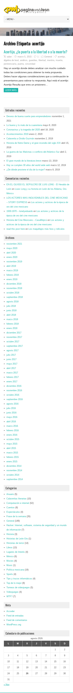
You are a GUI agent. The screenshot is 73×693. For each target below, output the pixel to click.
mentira (50, 60)
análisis (24, 60)
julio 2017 (11, 355)
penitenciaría (10, 64)
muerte (59, 60)
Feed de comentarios (16, 620)
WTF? (9, 596)
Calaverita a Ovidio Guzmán (20, 138)
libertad (42, 60)
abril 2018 (11, 315)
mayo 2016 (11, 417)
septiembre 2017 (14, 346)
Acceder (10, 611)
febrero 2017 (12, 377)
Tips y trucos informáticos (19, 578)
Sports (9, 574)
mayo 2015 (11, 443)
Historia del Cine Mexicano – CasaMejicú (26, 220)
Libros (9, 547)
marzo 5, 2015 (24, 56)
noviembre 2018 (14, 288)
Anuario (10, 494)
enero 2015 (11, 461)
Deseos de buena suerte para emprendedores (28, 116)
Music (9, 565)
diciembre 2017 (13, 332)
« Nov (7, 684)
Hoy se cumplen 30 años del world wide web (28, 165)
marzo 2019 (12, 270)
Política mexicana (15, 569)
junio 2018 (11, 310)
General (48, 56)
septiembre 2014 (14, 479)
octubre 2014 (12, 475)
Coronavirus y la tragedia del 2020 (23, 129)
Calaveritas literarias (16, 498)
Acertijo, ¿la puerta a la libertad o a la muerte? (35, 51)
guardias (33, 60)
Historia (10, 534)
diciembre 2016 (13, 386)
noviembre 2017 (14, 337)
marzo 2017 (12, 372)
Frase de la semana (16, 516)
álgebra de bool (11, 60)
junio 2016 (11, 412)
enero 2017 (11, 381)
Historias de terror (15, 543)
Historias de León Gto (17, 538)
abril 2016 (11, 421)
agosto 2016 (12, 403)
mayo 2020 (11, 248)
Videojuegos (12, 592)
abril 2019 (11, 266)
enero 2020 (11, 257)
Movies (10, 561)
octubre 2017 (12, 341)
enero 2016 (11, 435)
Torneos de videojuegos (18, 587)
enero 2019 (11, 279)
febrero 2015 (12, 457)
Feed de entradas (15, 615)
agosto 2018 (12, 301)
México (10, 556)
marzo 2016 (12, 426)
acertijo (61, 56)
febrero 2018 (12, 323)
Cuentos (10, 507)
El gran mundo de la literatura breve (23, 160)
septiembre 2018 (14, 297)
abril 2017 (11, 368)
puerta (21, 64)
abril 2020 (11, 252)
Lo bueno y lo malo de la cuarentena (24, 125)
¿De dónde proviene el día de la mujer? (25, 169)
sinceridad (30, 64)
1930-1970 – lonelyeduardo (19, 211)
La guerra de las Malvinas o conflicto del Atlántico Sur (32, 152)
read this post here (15, 229)
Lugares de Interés (15, 552)
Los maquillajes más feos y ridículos (47, 229)
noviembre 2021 (14, 244)
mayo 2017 (11, 363)
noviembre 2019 (14, 261)
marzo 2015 (12, 452)
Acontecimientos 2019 (17, 134)
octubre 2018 (12, 292)
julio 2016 (11, 408)
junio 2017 (11, 359)
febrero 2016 (12, 430)
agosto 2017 (12, 350)
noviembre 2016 (14, 390)
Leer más (11, 90)
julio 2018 (11, 306)
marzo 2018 (12, 319)
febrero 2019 (12, 275)
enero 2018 (11, 328)
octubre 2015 (12, 439)
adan (9, 56)
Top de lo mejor (14, 583)
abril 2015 (11, 448)
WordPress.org (13, 624)
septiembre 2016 (14, 399)
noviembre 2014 (14, 470)
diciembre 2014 (13, 466)
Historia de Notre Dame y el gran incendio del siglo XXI (33, 143)
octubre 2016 (12, 395)
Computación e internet (17, 503)
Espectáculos (13, 512)
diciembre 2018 (13, 283)
